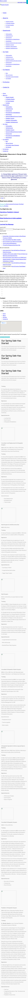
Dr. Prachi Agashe (10, 101)
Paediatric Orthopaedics (11, 120)
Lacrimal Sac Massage (6, 224)
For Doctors (6, 149)
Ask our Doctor (9, 143)
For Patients (6, 139)
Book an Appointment (5, 337)
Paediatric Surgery (10, 118)
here (2, 198)
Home (4, 93)
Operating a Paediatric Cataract (9, 212)
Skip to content (3, 0)
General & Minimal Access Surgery (14, 116)
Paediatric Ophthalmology (12, 122)
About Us (5, 95)
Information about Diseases (12, 145)
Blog (7, 141)
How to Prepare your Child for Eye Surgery (12, 241)
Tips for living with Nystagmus (9, 243)
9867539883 (20, 2)
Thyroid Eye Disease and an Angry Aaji (11, 245)
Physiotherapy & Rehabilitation (13, 112)
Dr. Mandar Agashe (10, 99)
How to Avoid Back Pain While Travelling (12, 239)
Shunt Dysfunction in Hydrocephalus (11, 218)
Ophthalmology (9, 108)
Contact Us (5, 151)
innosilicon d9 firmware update (10, 253)
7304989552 (25, 2)
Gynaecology (9, 110)
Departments (6, 105)
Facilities (8, 103)
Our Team (5, 124)
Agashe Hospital (9, 97)
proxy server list (6, 250)
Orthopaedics (9, 107)
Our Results (8, 147)
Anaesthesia (9, 114)
